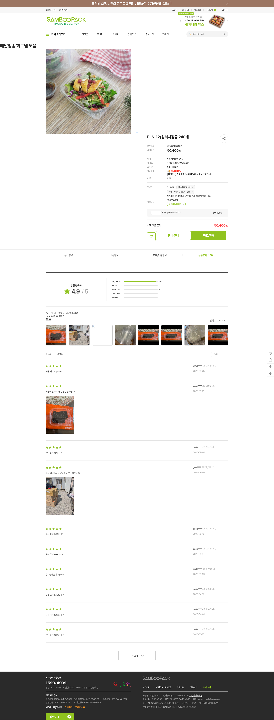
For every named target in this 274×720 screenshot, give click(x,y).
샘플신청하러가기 (175, 204)
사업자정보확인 (195, 695)
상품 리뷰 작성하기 (55, 316)
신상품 (85, 34)
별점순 (60, 354)
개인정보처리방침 (163, 687)
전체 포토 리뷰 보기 (218, 320)
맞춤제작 (132, 34)
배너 (137, 3)
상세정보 (68, 255)
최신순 (48, 354)
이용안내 (193, 687)
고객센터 (225, 10)
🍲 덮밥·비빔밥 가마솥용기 (198, 34)
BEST (99, 34)
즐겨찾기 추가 (51, 10)
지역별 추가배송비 (184, 187)
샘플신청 (149, 34)
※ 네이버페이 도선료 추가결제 (179, 192)
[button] (180, 21)
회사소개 (207, 687)
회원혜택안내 (63, 10)
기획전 (165, 34)
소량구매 (115, 34)
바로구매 (208, 235)
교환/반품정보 (160, 255)
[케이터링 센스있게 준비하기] (204, 28)
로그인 (174, 10)
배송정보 (114, 255)
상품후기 (205, 255)
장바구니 (210, 10)
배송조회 (197, 10)
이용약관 (180, 687)
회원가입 (185, 10)
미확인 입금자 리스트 (76, 707)
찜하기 (151, 236)
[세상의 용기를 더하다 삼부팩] (66, 24)
